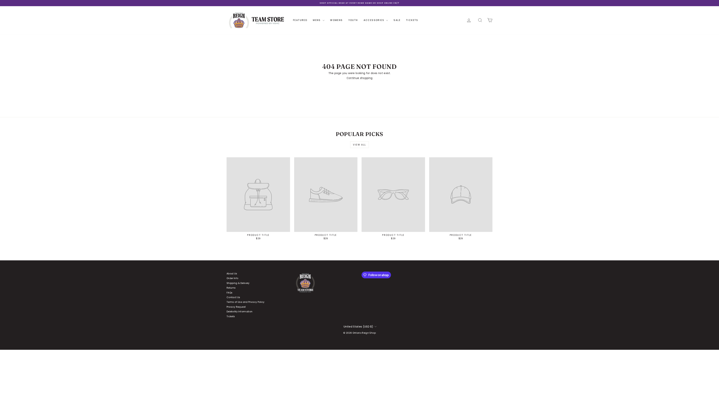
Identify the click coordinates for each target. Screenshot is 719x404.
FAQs (229, 292)
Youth (353, 20)
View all (359, 144)
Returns (231, 287)
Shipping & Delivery (238, 283)
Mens (317, 20)
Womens (336, 20)
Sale (397, 20)
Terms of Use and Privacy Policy (246, 302)
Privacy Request (236, 306)
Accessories (374, 20)
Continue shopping (360, 78)
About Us (232, 273)
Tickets (412, 20)
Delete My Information (239, 311)
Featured (300, 20)
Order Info (232, 278)
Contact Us (233, 297)
